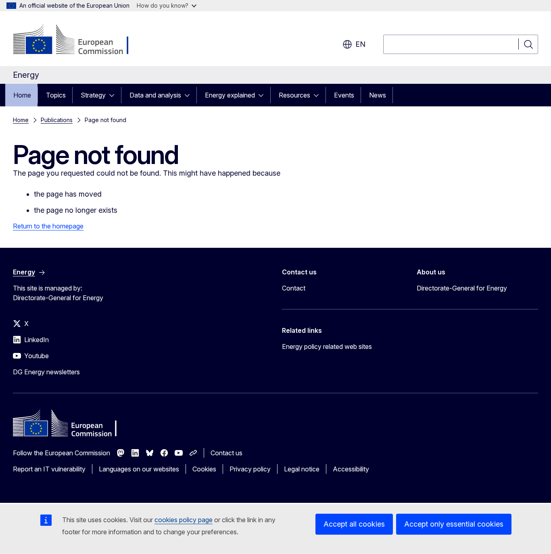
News (377, 95)
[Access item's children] (114, 95)
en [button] (360, 44)
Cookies (204, 469)
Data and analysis (155, 95)
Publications (57, 119)
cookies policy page (183, 520)
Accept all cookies (354, 524)
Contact (293, 288)
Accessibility (351, 469)
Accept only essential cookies (453, 524)
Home (22, 95)
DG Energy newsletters (46, 372)
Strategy (93, 95)
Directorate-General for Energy (462, 288)
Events (344, 95)
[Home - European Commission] (78, 40)
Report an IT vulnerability (49, 469)
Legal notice (301, 469)
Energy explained (230, 95)
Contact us (226, 453)
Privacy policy (250, 469)
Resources (294, 95)
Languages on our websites (139, 469)
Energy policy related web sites (327, 346)
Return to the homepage (48, 226)
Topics (56, 95)
